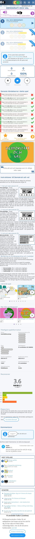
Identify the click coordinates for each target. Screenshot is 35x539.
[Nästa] (32, 292)
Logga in (12, 433)
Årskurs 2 (22, 334)
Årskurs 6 (22, 342)
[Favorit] (8, 81)
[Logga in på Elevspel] (29, 2)
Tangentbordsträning (14, 465)
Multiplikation (12, 481)
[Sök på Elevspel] (24, 2)
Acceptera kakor (18, 535)
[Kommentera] (17, 81)
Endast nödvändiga (17, 531)
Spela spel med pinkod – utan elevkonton (17, 502)
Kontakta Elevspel (11, 419)
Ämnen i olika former (7, 319)
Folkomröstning (6, 349)
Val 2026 (3, 296)
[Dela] (27, 81)
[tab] (9, 301)
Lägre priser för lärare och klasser (15, 498)
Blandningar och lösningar (26, 319)
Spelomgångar (11, 70)
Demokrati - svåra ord (25, 296)
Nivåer (23, 70)
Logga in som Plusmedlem (15, 56)
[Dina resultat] (21, 2)
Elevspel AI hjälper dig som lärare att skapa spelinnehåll (17, 493)
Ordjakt (10, 475)
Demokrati (4, 353)
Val (2, 347)
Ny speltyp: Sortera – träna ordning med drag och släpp (18, 506)
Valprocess (5, 351)
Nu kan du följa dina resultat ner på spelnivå (18, 511)
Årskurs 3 (22, 336)
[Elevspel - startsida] (2, 2)
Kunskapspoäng (12, 75)
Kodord (10, 470)
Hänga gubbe (12, 460)
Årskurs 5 (22, 340)
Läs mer (14, 528)
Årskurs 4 (22, 338)
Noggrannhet (23, 75)
